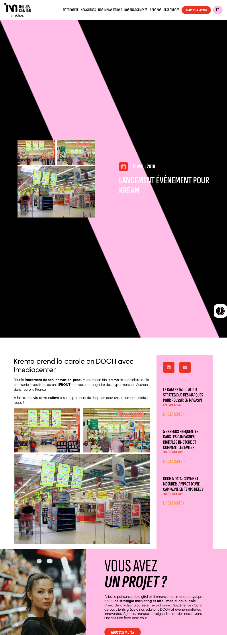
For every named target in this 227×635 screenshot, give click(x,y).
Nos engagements (135, 10)
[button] (168, 367)
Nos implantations (110, 10)
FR (217, 10)
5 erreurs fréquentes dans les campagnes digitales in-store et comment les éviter (180, 440)
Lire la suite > (174, 414)
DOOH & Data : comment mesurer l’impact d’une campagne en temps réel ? (183, 484)
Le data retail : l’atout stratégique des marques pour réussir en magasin (183, 395)
